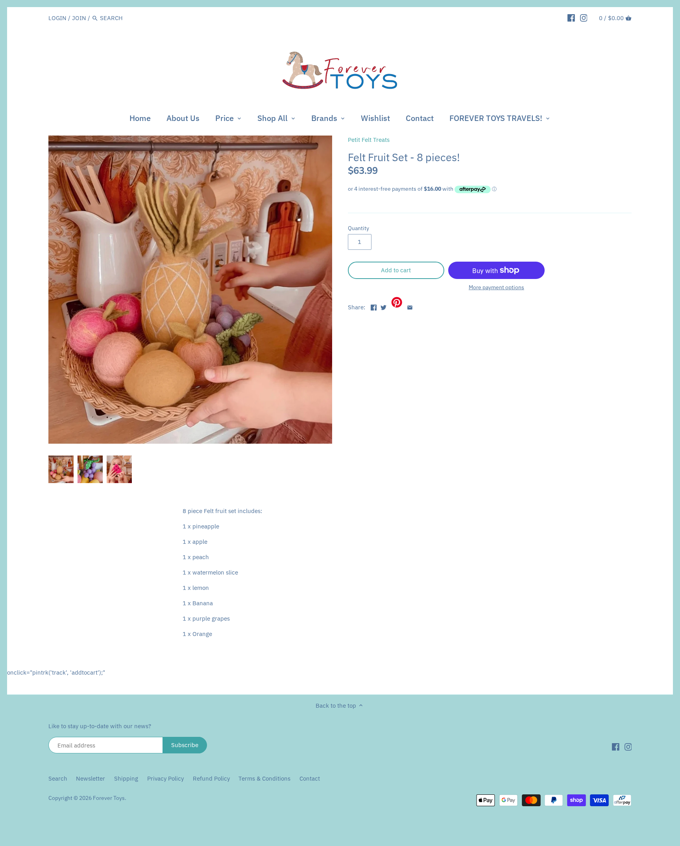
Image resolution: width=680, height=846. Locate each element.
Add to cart (396, 270)
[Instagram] (584, 17)
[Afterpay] (622, 799)
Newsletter (91, 778)
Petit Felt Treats (369, 139)
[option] (61, 469)
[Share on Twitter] (383, 306)
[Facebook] (571, 17)
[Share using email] (410, 306)
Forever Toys (109, 797)
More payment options (496, 287)
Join (79, 18)
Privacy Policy (165, 778)
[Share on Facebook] (374, 306)
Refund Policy (211, 778)
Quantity (358, 228)
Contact (309, 778)
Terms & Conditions (264, 778)
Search (57, 778)
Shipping (126, 778)
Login (57, 18)
